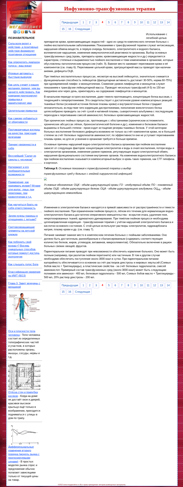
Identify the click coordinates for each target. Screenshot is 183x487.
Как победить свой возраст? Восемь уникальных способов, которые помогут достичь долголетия (23, 249)
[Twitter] (19, 32)
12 (154, 22)
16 (69, 29)
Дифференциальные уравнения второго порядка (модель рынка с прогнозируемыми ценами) (23, 454)
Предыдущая (70, 22)
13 (161, 22)
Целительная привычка (22, 110)
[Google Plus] (34, 32)
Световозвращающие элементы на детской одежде (21, 231)
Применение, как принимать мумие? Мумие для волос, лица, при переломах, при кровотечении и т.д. (24, 189)
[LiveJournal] (30, 32)
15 (63, 29)
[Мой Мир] (26, 32)
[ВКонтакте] (15, 32)
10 (141, 22)
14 (168, 22)
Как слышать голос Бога (23, 264)
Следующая (82, 29)
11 (148, 22)
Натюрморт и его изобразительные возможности (19, 171)
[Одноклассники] (22, 32)
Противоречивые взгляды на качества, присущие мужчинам (24, 133)
